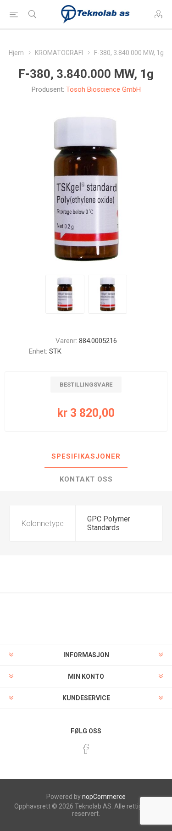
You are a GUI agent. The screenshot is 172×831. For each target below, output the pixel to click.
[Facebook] (86, 749)
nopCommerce (104, 796)
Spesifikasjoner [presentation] (86, 456)
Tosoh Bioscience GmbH (103, 89)
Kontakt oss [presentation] (86, 479)
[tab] (86, 456)
